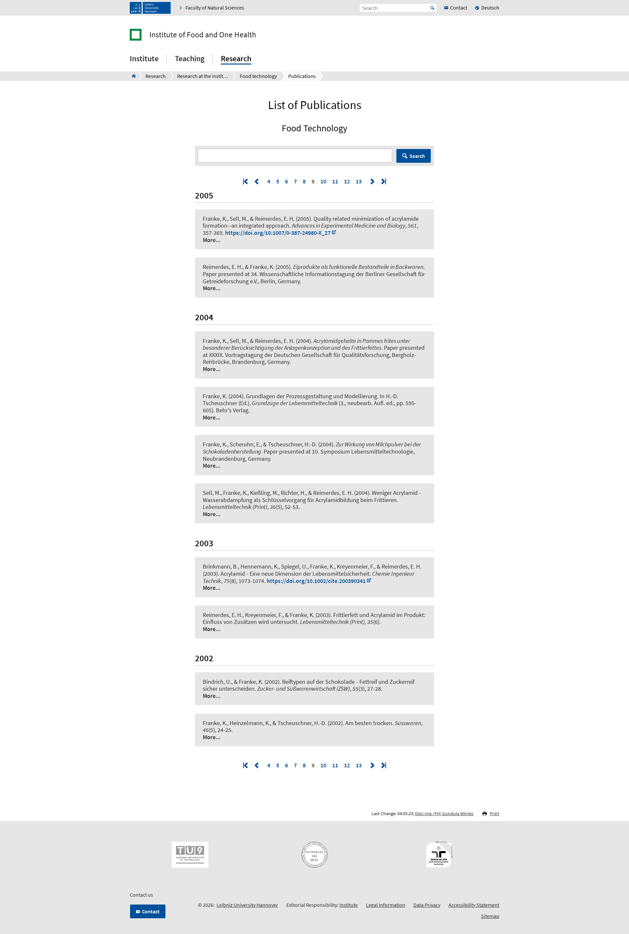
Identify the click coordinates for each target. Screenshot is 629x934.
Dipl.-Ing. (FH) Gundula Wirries (444, 813)
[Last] (383, 181)
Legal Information (385, 905)
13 (359, 181)
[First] (246, 181)
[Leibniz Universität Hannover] (150, 8)
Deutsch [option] (490, 7)
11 (335, 181)
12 (347, 181)
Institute (348, 905)
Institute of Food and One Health (202, 35)
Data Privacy (426, 905)
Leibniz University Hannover (247, 905)
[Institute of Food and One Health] (132, 76)
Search (417, 156)
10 (323, 181)
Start (432, 8)
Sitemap (490, 916)
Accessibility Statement (473, 905)
